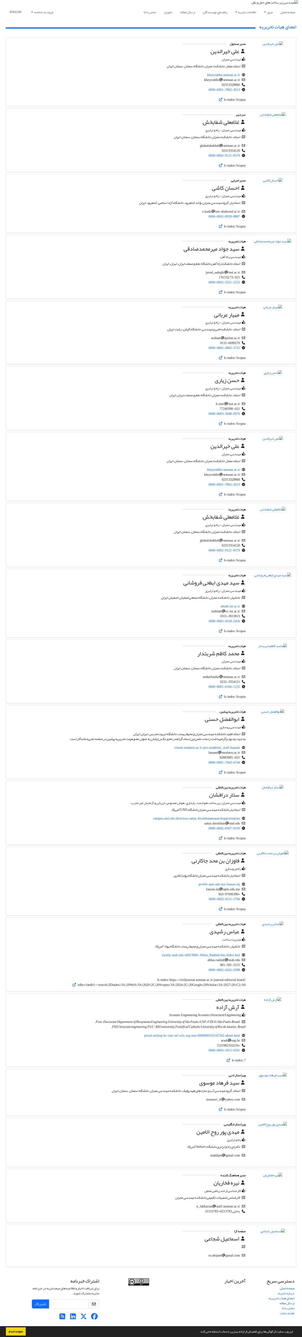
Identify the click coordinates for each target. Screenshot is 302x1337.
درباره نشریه (286, 1293)
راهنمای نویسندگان (215, 12)
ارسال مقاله (187, 12)
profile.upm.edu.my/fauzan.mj (219, 884)
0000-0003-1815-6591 (224, 1050)
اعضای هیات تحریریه (281, 1298)
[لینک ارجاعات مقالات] (220, 100)
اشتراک (40, 1304)
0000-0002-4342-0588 (224, 970)
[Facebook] (94, 1318)
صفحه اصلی (288, 12)
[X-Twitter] (84, 1318)
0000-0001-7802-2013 (224, 90)
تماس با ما (150, 12)
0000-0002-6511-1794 (224, 899)
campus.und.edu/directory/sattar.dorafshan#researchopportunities (196, 818)
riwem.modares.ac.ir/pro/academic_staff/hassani (207, 747)
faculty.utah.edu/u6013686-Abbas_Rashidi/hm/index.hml (201, 955)
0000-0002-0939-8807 (224, 216)
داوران (168, 12)
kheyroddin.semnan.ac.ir (223, 75)
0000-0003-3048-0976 (224, 414)
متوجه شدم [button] (16, 1331)
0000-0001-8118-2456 (224, 621)
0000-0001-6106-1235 (224, 687)
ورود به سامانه (43, 12)
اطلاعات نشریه (247, 12)
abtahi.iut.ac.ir (230, 606)
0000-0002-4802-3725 (224, 348)
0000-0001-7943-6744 (224, 762)
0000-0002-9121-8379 (224, 155)
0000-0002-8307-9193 (224, 828)
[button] (198, 1332)
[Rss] (62, 1318)
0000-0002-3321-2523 (224, 282)
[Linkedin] (73, 1318)
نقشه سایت (287, 1313)
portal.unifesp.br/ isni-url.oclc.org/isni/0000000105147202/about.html (192, 1035)
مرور (270, 12)
